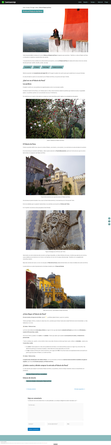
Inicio (79, 2)
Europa (93, 2)
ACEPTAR (55, 444)
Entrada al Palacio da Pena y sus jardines (36, 374)
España (85, 2)
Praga (106, 2)
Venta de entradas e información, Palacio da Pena (38, 381)
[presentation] (88, 2)
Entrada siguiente (79, 389)
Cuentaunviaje (10, 2)
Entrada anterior (31, 389)
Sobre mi (100, 2)
